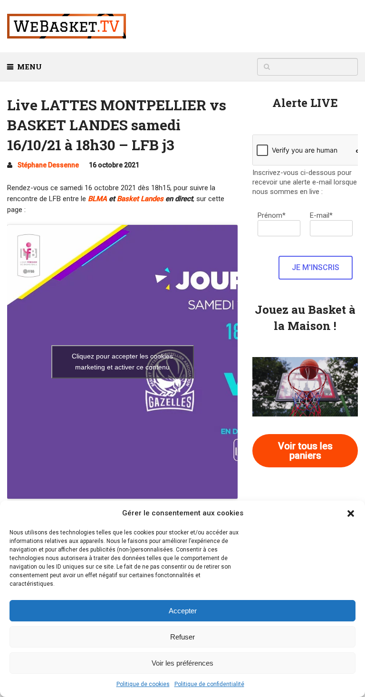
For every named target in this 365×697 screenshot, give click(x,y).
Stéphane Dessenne (48, 165)
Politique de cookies (143, 684)
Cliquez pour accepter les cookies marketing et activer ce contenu (122, 361)
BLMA (97, 198)
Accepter (183, 611)
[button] (350, 513)
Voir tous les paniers (305, 450)
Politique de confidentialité (209, 684)
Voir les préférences (182, 663)
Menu (29, 66)
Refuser (182, 637)
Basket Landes (140, 198)
